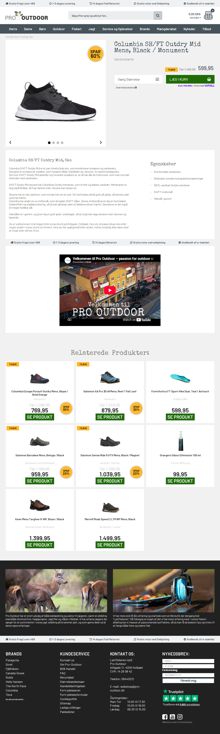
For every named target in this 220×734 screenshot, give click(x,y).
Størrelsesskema (125, 87)
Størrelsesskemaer (72, 682)
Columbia (12, 690)
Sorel (9, 664)
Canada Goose (15, 673)
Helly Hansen (14, 682)
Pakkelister (67, 712)
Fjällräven (12, 669)
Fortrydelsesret (70, 690)
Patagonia (12, 660)
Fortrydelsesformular (74, 694)
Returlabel (67, 677)
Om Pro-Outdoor (71, 664)
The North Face (16, 686)
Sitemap (65, 703)
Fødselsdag (169, 670)
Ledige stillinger (70, 707)
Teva (9, 694)
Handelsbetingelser (72, 686)
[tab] (49, 142)
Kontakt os (67, 660)
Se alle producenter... (15, 699)
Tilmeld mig (188, 681)
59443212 (128, 679)
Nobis (9, 677)
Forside (9, 36)
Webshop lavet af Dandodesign (177, 722)
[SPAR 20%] (40, 439)
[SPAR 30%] (40, 376)
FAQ (62, 673)
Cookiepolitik (68, 699)
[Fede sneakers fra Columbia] (56, 90)
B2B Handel (67, 669)
